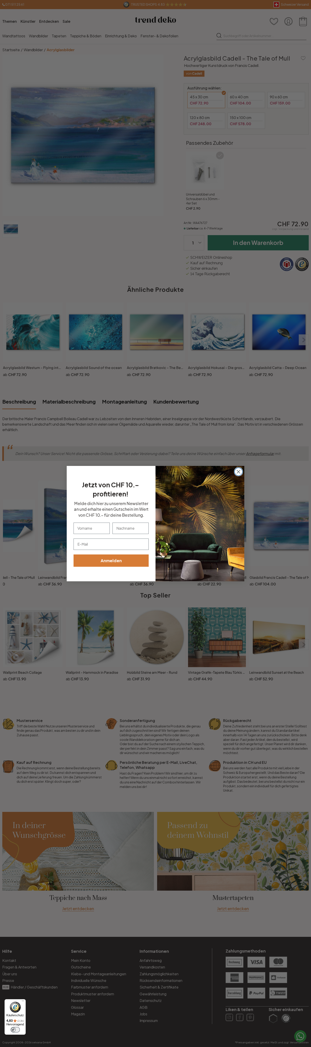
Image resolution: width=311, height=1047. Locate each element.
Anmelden (111, 560)
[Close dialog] (238, 472)
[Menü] (23, 1002)
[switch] (15, 1029)
